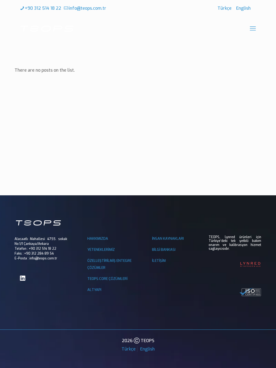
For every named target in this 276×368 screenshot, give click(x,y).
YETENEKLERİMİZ (101, 249)
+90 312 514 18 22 (43, 8)
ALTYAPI (94, 289)
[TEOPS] (47, 28)
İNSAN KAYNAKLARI (168, 238)
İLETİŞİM (159, 260)
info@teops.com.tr (87, 8)
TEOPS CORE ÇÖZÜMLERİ (107, 278)
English (243, 8)
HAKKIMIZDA (97, 238)
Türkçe (225, 8)
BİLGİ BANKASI (163, 249)
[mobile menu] (252, 28)
